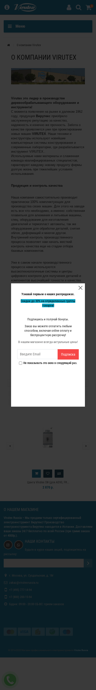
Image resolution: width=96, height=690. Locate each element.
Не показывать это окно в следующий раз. (50, 363)
